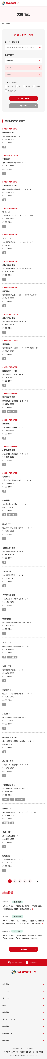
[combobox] (23, 60)
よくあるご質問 (38, 1052)
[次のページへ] (34, 881)
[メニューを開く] (44, 3)
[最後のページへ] (38, 881)
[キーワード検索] (23, 47)
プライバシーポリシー (28, 1048)
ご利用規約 (15, 1048)
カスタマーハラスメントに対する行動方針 (17, 1052)
